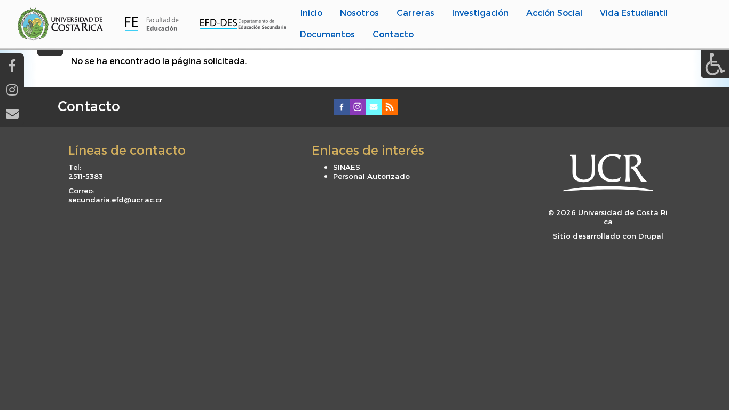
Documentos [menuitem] (327, 34)
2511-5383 (85, 175)
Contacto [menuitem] (393, 34)
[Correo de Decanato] (12, 113)
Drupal (650, 235)
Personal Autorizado (371, 175)
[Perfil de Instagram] (12, 89)
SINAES (346, 166)
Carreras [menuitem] (415, 12)
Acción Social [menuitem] (554, 12)
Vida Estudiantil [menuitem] (634, 12)
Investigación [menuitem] (480, 12)
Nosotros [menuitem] (359, 12)
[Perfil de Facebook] (12, 65)
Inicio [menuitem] (311, 12)
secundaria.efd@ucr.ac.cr (115, 199)
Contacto (89, 106)
